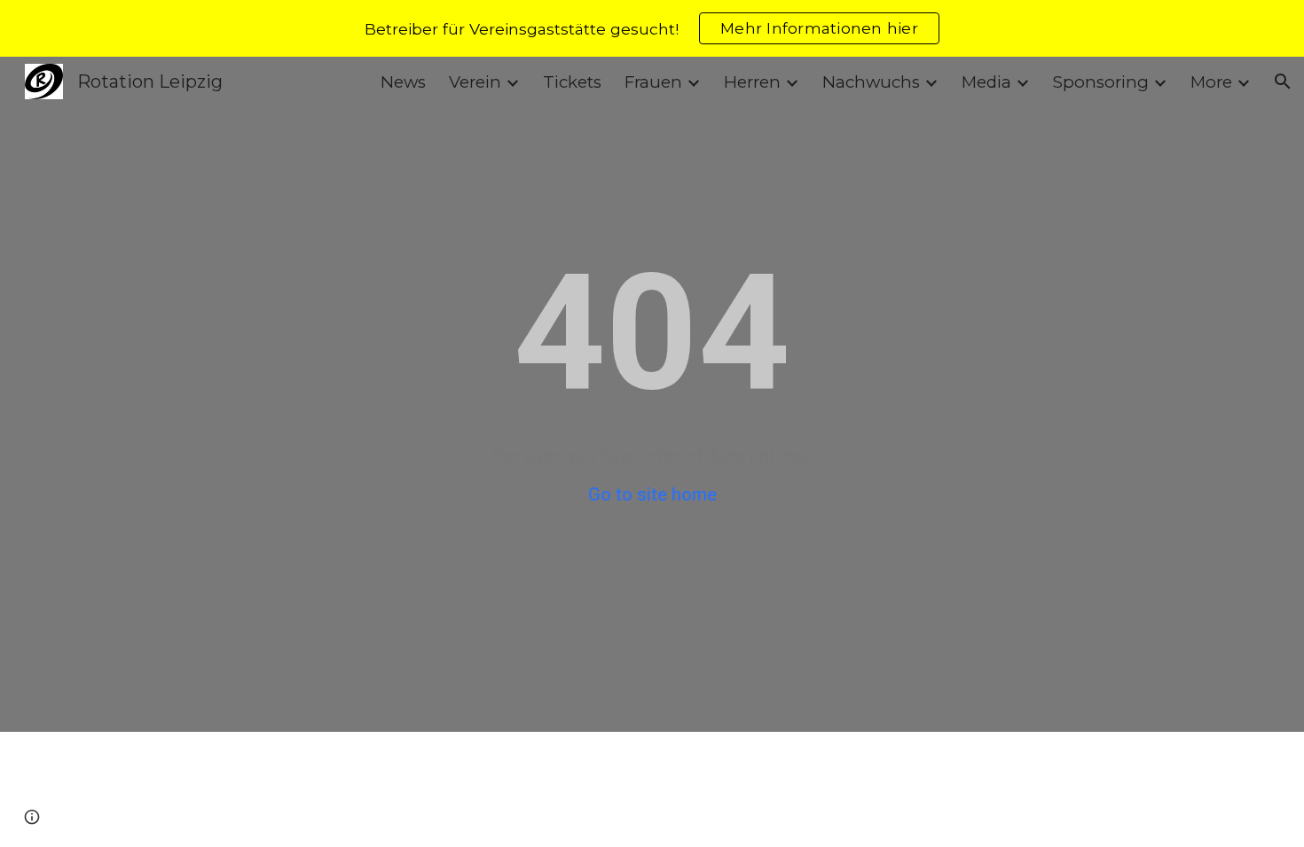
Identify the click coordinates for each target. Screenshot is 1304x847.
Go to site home (652, 494)
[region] (652, 28)
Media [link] (986, 82)
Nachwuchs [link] (871, 82)
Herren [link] (752, 82)
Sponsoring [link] (1101, 82)
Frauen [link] (653, 82)
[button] (1282, 81)
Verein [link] (475, 82)
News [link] (403, 82)
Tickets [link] (572, 82)
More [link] (1211, 82)
